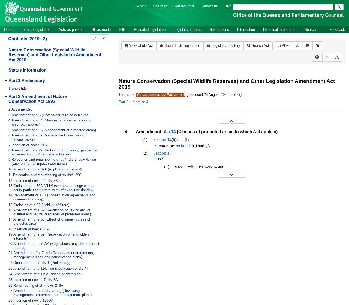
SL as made (101, 30)
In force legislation (36, 30)
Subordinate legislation (181, 46)
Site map (160, 6)
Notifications (219, 30)
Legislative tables (187, 30)
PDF (285, 46)
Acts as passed (71, 30)
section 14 (184, 145)
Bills (122, 30)
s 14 (171, 131)
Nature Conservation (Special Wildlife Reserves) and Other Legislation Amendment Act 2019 (54, 55)
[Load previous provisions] (231, 121)
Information (246, 30)
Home (8, 30)
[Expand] (94, 38)
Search (310, 30)
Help (227, 6)
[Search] (339, 7)
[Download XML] (297, 45)
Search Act (260, 46)
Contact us (209, 6)
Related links (184, 6)
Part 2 (123, 102)
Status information (27, 70)
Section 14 (162, 139)
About (141, 6)
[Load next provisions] (231, 175)
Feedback (337, 30)
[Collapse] (104, 38)
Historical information (279, 30)
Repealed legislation (150, 30)
